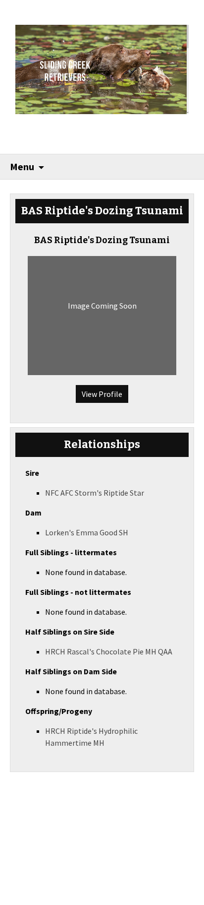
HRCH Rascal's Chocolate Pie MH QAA (108, 651)
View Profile (102, 394)
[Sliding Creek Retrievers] (102, 68)
